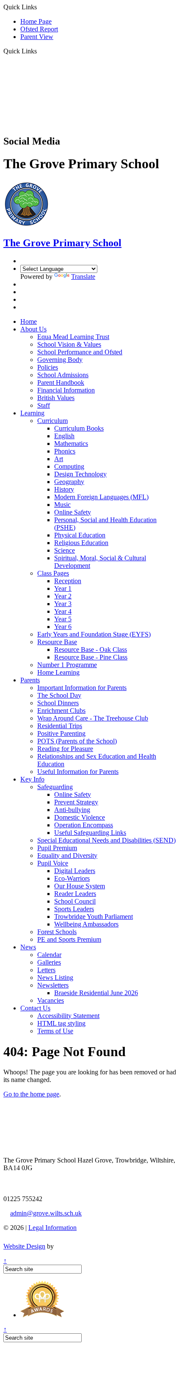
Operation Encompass (83, 825)
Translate (83, 276)
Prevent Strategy (76, 802)
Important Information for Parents (82, 687)
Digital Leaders (74, 870)
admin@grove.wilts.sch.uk (46, 1213)
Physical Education (79, 535)
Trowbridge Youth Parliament (93, 916)
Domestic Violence (79, 817)
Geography (69, 481)
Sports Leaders (74, 908)
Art (58, 458)
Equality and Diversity (67, 855)
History (64, 489)
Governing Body (60, 359)
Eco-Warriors (72, 878)
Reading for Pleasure (65, 748)
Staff (43, 405)
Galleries (49, 962)
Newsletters (53, 985)
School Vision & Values (69, 344)
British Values (55, 397)
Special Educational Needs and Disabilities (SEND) (106, 840)
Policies (47, 367)
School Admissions (62, 374)
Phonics (64, 451)
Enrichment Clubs (61, 710)
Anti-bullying (72, 809)
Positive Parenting (61, 733)
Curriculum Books (79, 428)
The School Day (59, 695)
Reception (67, 580)
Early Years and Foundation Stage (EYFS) (94, 634)
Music (62, 504)
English (64, 435)
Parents (30, 680)
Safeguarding (55, 786)
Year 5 (63, 619)
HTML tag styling (61, 1023)
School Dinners (58, 703)
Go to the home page (31, 1094)
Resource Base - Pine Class (90, 657)
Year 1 (63, 588)
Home (28, 321)
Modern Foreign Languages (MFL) (101, 497)
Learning (32, 413)
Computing (69, 466)
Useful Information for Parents (78, 771)
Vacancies (50, 1000)
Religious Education (81, 542)
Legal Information (52, 1227)
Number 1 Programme (67, 664)
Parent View (36, 36)
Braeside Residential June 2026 (96, 992)
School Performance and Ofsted (79, 352)
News (28, 947)
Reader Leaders (75, 893)
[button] (40, 50)
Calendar (49, 954)
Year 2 (63, 596)
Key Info (32, 779)
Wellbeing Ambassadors (86, 924)
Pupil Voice (52, 863)
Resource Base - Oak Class (90, 649)
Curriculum (52, 420)
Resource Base (57, 641)
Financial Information (66, 390)
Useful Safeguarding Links (90, 832)
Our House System (79, 886)
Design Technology (80, 474)
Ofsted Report (39, 29)
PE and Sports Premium (69, 939)
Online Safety (72, 512)
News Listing (55, 977)
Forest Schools (57, 931)
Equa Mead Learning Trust (73, 336)
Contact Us (35, 1008)
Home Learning (58, 672)
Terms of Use (55, 1031)
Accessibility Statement (68, 1015)
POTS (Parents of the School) (77, 741)
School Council (75, 901)
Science (64, 550)
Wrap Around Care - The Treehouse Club (92, 718)
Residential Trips (59, 725)
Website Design (24, 1246)
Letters (46, 970)
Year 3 (63, 603)
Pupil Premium (57, 847)
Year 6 (63, 626)
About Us (33, 329)
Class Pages (53, 573)
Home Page (36, 21)
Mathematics (71, 443)
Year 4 (63, 611)
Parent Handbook (60, 382)
